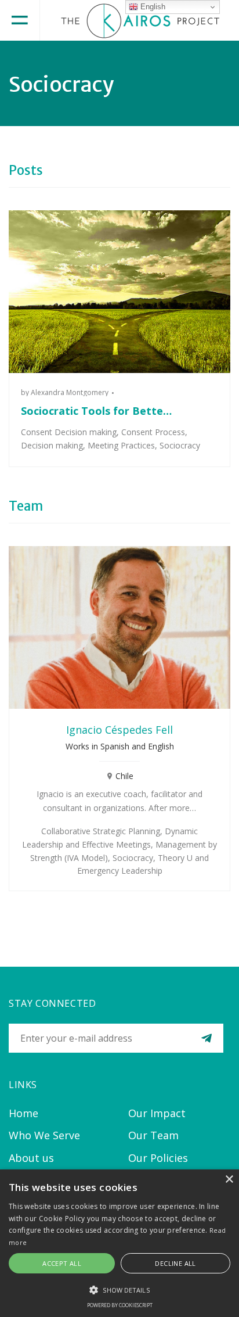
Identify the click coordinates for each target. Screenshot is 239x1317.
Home (23, 1113)
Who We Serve (44, 1135)
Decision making (52, 445)
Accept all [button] (61, 1263)
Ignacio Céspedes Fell (119, 730)
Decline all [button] (175, 1263)
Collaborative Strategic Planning (100, 831)
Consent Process (153, 431)
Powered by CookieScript (120, 1305)
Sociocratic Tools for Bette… (96, 411)
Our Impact (157, 1113)
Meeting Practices (121, 445)
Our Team (153, 1135)
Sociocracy (180, 445)
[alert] (119, 1243)
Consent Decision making (69, 431)
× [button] (228, 1179)
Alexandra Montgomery (69, 392)
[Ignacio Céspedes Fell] (119, 627)
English (151, 6)
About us (31, 1158)
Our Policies (158, 1158)
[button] (119, 1290)
